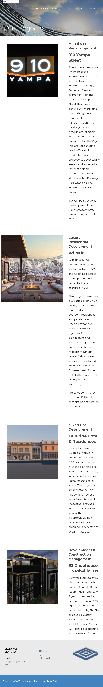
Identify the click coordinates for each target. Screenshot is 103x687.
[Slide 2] (35, 298)
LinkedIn (46, 651)
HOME (28, 8)
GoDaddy (54, 681)
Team (69, 8)
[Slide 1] (29, 298)
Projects (42, 8)
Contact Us (94, 8)
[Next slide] (59, 268)
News (79, 8)
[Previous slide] (5, 268)
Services (57, 8)
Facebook (45, 658)
